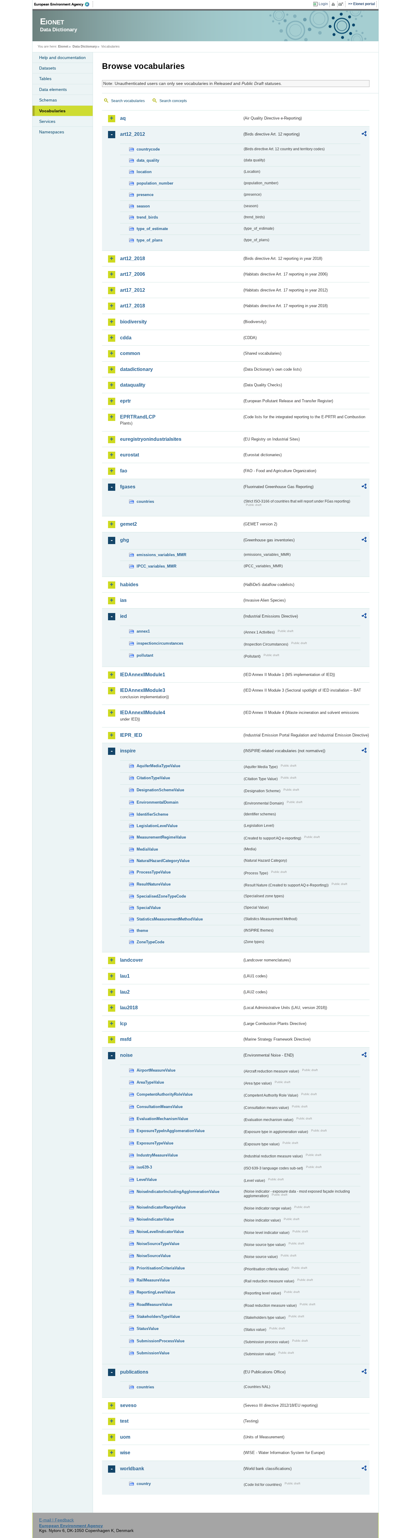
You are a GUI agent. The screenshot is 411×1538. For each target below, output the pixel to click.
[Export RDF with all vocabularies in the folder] (364, 134)
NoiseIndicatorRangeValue (161, 1207)
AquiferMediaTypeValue (158, 766)
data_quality (148, 160)
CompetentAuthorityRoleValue (165, 1094)
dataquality (132, 385)
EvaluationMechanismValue (162, 1118)
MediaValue (147, 849)
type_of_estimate (152, 228)
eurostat (129, 454)
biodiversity (133, 321)
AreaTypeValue (150, 1082)
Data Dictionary (85, 46)
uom (125, 1437)
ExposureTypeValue (155, 1143)
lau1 (125, 976)
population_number (155, 183)
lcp (123, 1023)
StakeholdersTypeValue (158, 1316)
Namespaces (51, 131)
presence (145, 194)
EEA (63, 4)
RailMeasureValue (153, 1280)
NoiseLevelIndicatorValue (160, 1231)
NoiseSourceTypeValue (158, 1243)
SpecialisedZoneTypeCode (161, 896)
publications (134, 1372)
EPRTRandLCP (138, 416)
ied (123, 616)
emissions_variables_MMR (161, 555)
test (124, 1421)
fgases (127, 486)
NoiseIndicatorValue (155, 1219)
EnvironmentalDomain (157, 802)
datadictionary (136, 369)
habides (129, 584)
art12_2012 (132, 134)
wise (125, 1452)
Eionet (63, 46)
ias (123, 600)
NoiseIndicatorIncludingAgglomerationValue (178, 1191)
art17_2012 (132, 290)
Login (323, 4)
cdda (125, 337)
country (144, 1483)
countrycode (148, 149)
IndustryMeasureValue (157, 1155)
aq (123, 118)
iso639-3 (144, 1167)
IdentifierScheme (152, 814)
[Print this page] (334, 4)
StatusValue (148, 1328)
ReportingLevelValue (156, 1292)
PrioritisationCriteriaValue (161, 1268)
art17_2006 (132, 274)
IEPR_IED (131, 735)
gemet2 (128, 524)
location (144, 172)
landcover (131, 960)
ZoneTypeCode (150, 942)
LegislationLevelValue (157, 825)
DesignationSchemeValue (160, 790)
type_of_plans (149, 240)
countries (145, 501)
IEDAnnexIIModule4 (142, 712)
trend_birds (147, 217)
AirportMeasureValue (156, 1070)
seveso (128, 1405)
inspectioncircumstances (160, 643)
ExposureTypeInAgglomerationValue (171, 1131)
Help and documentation (62, 57)
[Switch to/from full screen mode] (341, 4)
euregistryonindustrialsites (150, 439)
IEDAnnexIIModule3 (142, 690)
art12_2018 (132, 258)
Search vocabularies (128, 101)
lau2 (125, 992)
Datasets (47, 68)
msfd (125, 1039)
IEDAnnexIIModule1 (142, 674)
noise (126, 1055)
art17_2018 (132, 305)
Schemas (48, 100)
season (143, 206)
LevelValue (147, 1179)
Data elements (53, 89)
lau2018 (129, 1007)
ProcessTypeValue (154, 872)
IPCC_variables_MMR (156, 566)
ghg (124, 540)
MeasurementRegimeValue (161, 837)
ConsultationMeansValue (160, 1106)
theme (142, 930)
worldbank (132, 1468)
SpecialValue (149, 907)
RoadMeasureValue (154, 1304)
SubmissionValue (153, 1353)
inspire (128, 750)
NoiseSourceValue (154, 1255)
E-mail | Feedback (56, 1520)
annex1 (143, 631)
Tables (45, 78)
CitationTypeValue (153, 778)
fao (123, 470)
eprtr (125, 400)
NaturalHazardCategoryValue (163, 860)
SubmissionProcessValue (160, 1341)
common (130, 353)
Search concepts (173, 101)
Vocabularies (52, 110)
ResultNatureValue (154, 884)
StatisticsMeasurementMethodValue (170, 919)
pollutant (145, 655)
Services (47, 121)
